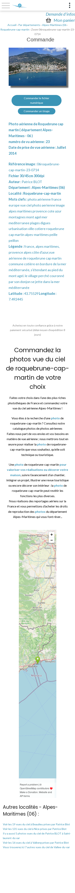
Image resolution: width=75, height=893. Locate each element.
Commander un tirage (37, 111)
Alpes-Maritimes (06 (54, 25)
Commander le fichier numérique (36, 100)
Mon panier (64, 20)
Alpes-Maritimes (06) (48, 187)
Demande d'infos (60, 14)
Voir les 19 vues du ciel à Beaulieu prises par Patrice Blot (36, 824)
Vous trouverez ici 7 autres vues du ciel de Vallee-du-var (36, 847)
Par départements (29, 25)
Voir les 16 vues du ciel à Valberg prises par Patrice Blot (36, 842)
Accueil (12, 25)
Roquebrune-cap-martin (14, 29)
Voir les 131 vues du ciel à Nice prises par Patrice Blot (35, 828)
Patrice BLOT (32, 182)
